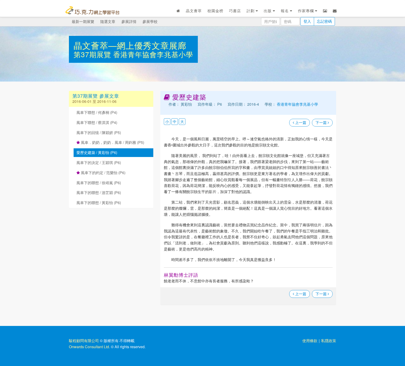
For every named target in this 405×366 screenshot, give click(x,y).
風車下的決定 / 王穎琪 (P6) (98, 162)
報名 (285, 10)
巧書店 (235, 10)
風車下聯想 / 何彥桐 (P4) (96, 112)
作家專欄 (306, 10)
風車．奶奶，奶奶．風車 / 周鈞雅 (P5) (112, 142)
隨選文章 (107, 21)
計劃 (251, 10)
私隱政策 (328, 340)
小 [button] (167, 121)
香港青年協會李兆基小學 (153, 54)
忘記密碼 (324, 21)
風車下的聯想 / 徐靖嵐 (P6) (98, 182)
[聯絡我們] (335, 10)
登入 (307, 21)
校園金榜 (215, 10)
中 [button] (174, 121)
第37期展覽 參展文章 (95, 95)
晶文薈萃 (194, 10)
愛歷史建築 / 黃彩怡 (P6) (96, 152)
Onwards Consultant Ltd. (89, 346)
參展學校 (150, 21)
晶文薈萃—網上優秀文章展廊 (130, 45)
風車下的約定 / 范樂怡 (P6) (102, 172)
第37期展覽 (93, 54)
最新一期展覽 (83, 21)
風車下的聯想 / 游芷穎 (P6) (98, 192)
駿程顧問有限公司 (84, 340)
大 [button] (182, 121)
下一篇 (321, 122)
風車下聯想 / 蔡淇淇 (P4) (96, 122)
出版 (268, 10)
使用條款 (309, 340)
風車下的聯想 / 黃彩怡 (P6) (98, 202)
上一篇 (300, 122)
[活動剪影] (325, 10)
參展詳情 (128, 21)
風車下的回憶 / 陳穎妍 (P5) (98, 132)
